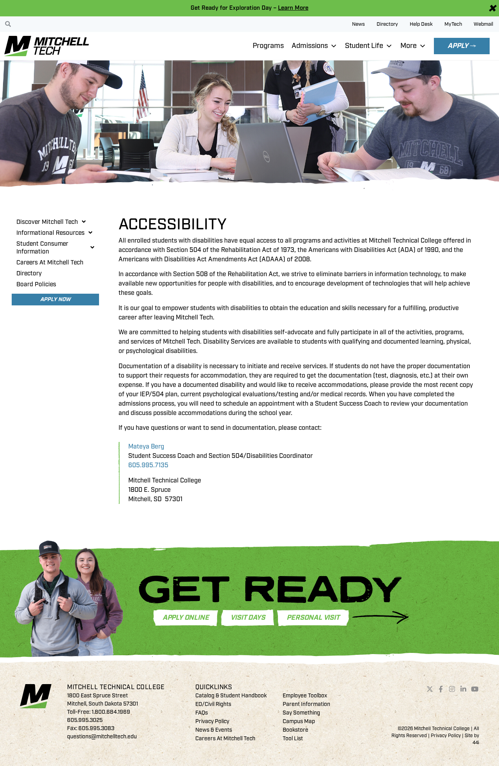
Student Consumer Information (42, 247)
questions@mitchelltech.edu (102, 736)
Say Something (301, 712)
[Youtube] (474, 688)
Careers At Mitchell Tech (49, 262)
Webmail (483, 24)
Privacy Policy (212, 721)
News (358, 24)
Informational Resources (50, 233)
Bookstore (295, 730)
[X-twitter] (429, 688)
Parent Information (306, 704)
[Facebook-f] (441, 688)
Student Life (364, 45)
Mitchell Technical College (116, 687)
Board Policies (36, 284)
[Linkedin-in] (463, 688)
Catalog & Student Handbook (231, 695)
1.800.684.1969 (111, 712)
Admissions (310, 45)
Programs (268, 45)
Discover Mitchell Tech (47, 222)
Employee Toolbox (305, 695)
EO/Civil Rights (213, 704)
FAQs (201, 712)
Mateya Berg (146, 446)
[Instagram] (452, 688)
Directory (387, 24)
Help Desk (421, 24)
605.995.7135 (148, 465)
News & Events (213, 730)
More (408, 45)
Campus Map (299, 721)
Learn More (293, 8)
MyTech (453, 24)
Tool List (293, 738)
